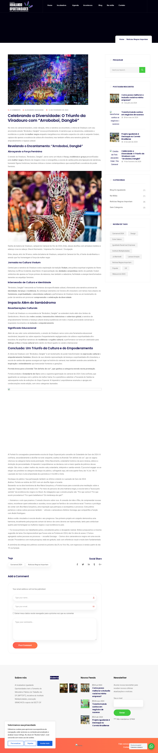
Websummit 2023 (118, 274)
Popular (115, 268)
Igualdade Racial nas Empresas (123, 245)
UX (126, 268)
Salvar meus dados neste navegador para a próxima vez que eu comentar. (44, 613)
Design (133, 233)
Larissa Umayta (133, 257)
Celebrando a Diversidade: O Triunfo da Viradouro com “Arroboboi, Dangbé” (132, 155)
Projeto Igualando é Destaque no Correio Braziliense (130, 136)
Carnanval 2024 (16, 565)
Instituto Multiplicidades (121, 251)
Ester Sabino (117, 239)
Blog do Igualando (118, 190)
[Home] (21, 6)
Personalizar (16, 743)
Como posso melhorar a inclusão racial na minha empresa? (132, 97)
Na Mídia (113, 196)
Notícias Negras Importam (137, 39)
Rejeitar (30, 743)
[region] (30, 734)
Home (121, 39)
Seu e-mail (118, 698)
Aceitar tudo (45, 743)
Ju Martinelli (116, 257)
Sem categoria (116, 207)
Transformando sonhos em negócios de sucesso (132, 113)
